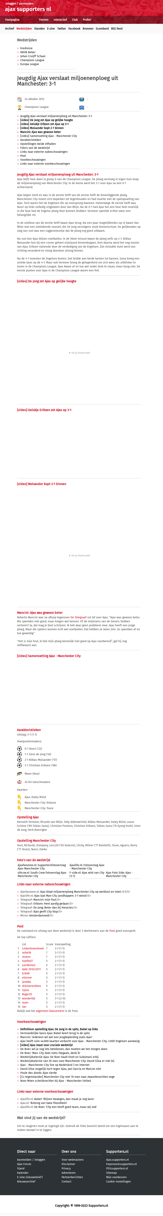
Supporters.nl (117, 1151)
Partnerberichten (72, 1177)
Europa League (29, 64)
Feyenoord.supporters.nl (121, 1164)
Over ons (69, 1151)
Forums (44, 19)
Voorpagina (12, 19)
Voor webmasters (73, 1159)
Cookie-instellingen (118, 1181)
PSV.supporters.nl (117, 1168)
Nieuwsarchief (26, 1181)
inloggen (11, 3)
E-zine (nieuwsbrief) (30, 1177)
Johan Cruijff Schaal (32, 56)
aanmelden (26, 3)
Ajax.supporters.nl (117, 1159)
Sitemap (111, 1173)
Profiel (87, 19)
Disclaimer (68, 1164)
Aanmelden (24, 1159)
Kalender (22, 1173)
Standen (39, 28)
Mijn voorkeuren (116, 1177)
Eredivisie (26, 48)
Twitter (61, 28)
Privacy (66, 1168)
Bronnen (88, 28)
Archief (9, 28)
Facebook (74, 28)
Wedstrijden (24, 28)
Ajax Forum (24, 1164)
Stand (20, 1168)
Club (75, 19)
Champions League (32, 60)
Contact (66, 1181)
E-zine (51, 28)
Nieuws (29, 19)
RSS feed (116, 28)
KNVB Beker (27, 52)
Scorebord (102, 28)
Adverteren (69, 1173)
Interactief (60, 19)
